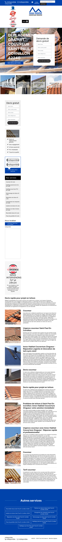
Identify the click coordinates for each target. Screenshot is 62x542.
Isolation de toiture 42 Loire (13, 205)
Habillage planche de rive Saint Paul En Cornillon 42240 (44, 522)
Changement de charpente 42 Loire (12, 202)
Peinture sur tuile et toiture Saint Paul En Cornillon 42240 (44, 508)
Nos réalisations (14, 63)
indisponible (11, 2)
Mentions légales (53, 538)
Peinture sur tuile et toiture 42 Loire (12, 209)
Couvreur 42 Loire (10, 182)
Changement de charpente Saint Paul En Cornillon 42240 (44, 513)
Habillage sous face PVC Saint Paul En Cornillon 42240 (31, 526)
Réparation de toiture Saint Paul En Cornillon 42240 (18, 517)
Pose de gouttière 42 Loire (12, 216)
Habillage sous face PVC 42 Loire (12, 189)
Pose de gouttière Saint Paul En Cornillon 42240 (18, 522)
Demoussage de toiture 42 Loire (12, 194)
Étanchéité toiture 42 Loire (12, 213)
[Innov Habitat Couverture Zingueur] (35, 11)
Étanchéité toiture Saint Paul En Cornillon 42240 (18, 508)
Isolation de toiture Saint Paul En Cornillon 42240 (18, 513)
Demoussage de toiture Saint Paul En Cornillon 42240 (44, 517)
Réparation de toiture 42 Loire (12, 198)
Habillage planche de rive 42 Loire (12, 185)
